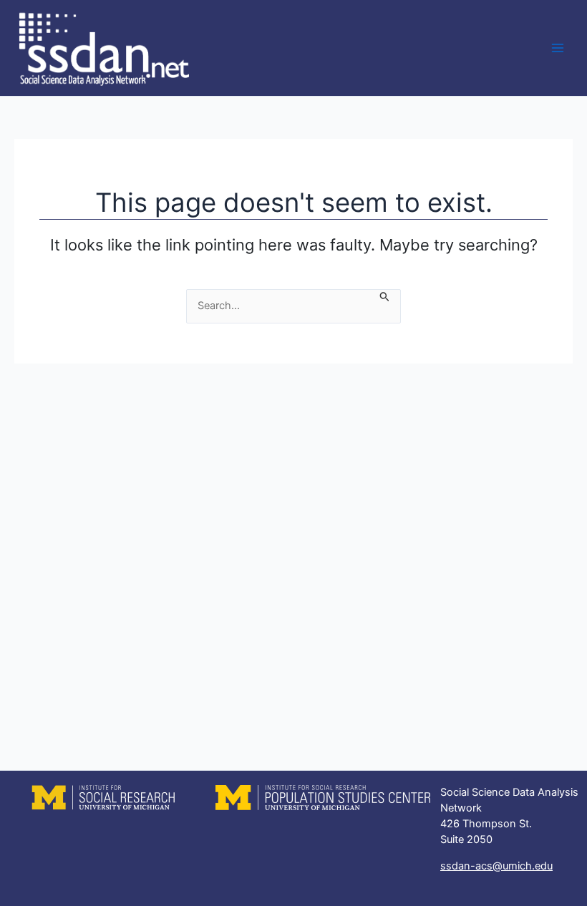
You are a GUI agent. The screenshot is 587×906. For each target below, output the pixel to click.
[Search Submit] (384, 297)
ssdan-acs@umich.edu (496, 865)
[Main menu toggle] (558, 48)
